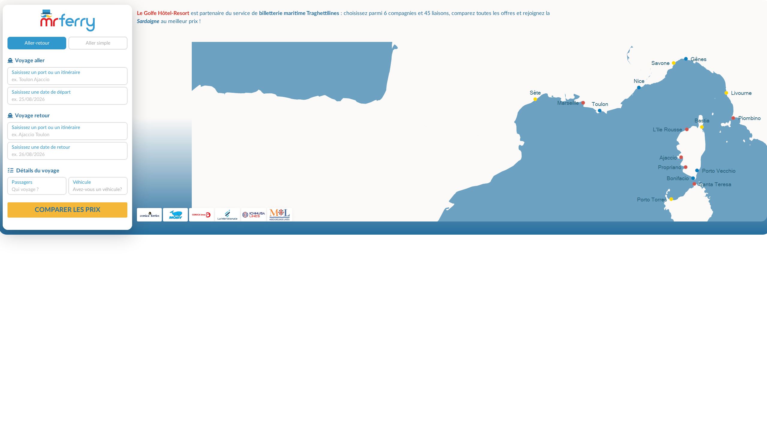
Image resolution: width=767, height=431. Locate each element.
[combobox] (67, 79)
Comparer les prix (67, 210)
